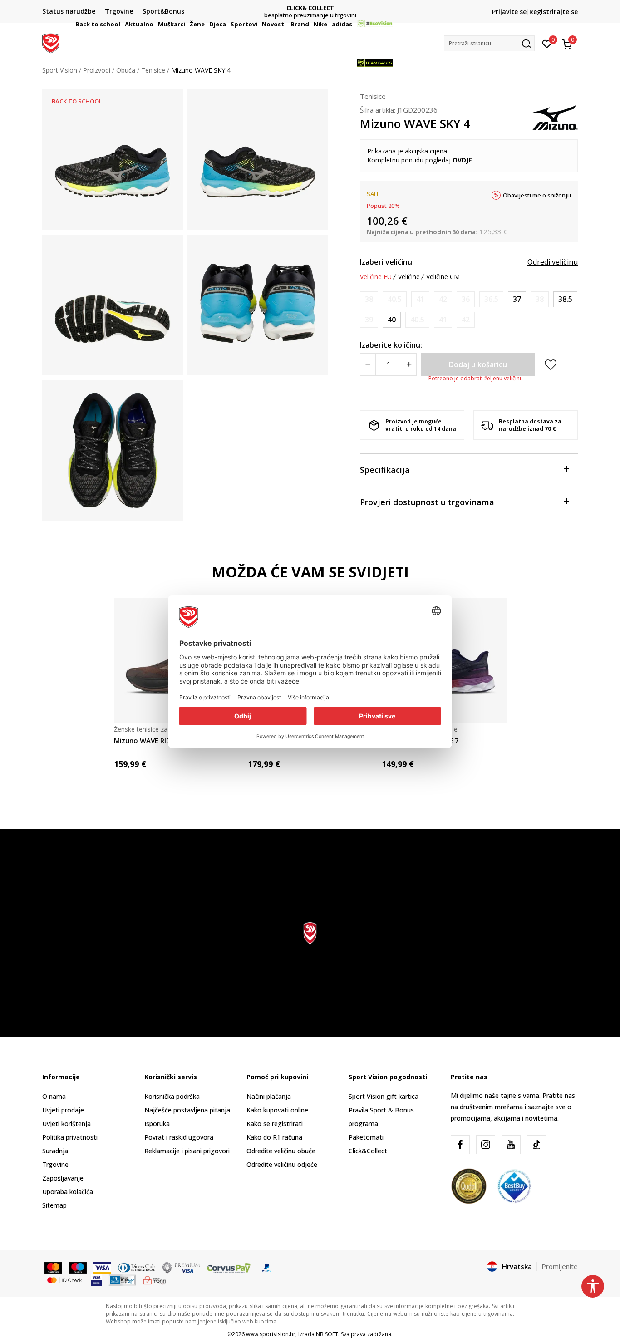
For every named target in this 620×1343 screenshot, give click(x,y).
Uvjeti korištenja (66, 1123)
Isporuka (157, 1123)
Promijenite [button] (559, 1266)
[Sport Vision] (50, 42)
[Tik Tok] (536, 1145)
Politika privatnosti (70, 1137)
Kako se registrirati (274, 1123)
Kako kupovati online (277, 1110)
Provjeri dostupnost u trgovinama (427, 502)
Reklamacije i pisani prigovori (187, 1150)
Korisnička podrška (172, 1096)
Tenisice (373, 96)
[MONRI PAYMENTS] (154, 1279)
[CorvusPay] (228, 1267)
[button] (121, 24)
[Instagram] (486, 1145)
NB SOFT (327, 1334)
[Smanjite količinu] (368, 364)
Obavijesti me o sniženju (537, 195)
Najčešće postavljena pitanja (187, 1110)
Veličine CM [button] (443, 276)
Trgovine (55, 1164)
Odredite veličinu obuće (280, 1150)
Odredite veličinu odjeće (281, 1164)
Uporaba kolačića (67, 1191)
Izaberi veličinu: (387, 262)
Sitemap (54, 1205)
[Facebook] (460, 1145)
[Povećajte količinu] (409, 364)
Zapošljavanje (63, 1178)
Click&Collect (368, 1150)
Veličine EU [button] (376, 276)
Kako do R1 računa (274, 1137)
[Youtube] (511, 1145)
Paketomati (366, 1137)
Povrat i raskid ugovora (178, 1137)
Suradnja (55, 1150)
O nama (54, 1096)
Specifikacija (385, 469)
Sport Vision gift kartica (383, 1096)
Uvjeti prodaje (63, 1110)
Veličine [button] (409, 276)
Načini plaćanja (268, 1096)
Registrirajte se (553, 11)
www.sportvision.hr (270, 1334)
